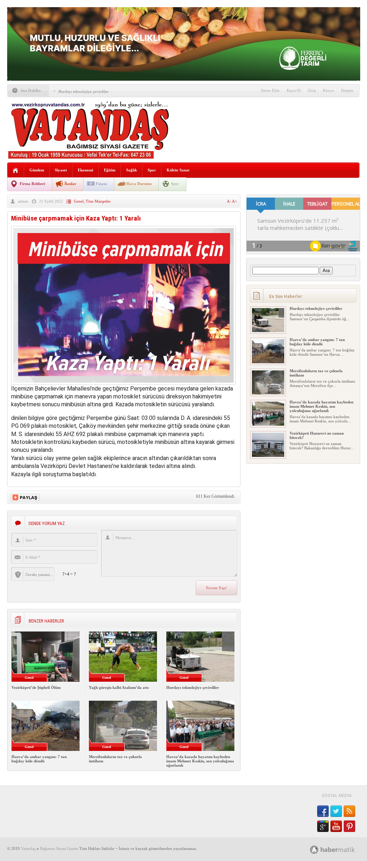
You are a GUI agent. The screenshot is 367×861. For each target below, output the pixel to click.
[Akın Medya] (314, 850)
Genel (79, 201)
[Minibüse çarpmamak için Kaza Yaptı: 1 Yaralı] (123, 382)
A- (229, 201)
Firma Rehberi (32, 183)
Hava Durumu (139, 183)
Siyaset (61, 170)
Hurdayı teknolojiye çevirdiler (83, 91)
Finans (101, 183)
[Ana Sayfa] (16, 170)
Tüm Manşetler (98, 201)
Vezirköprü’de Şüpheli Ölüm (36, 687)
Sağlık (131, 170)
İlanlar (70, 183)
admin (23, 201)
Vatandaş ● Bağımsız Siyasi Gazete (49, 848)
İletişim (347, 90)
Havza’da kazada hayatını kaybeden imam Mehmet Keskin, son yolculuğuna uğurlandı (200, 760)
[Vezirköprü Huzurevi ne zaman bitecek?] (268, 455)
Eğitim (109, 170)
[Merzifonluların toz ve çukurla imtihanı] (268, 393)
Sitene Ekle (270, 90)
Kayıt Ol (294, 90)
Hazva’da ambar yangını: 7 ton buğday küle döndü (39, 758)
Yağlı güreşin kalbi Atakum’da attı (119, 687)
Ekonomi (85, 170)
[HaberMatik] (340, 849)
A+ (234, 201)
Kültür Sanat (178, 170)
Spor (152, 170)
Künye (328, 90)
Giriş (312, 90)
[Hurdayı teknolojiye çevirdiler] (268, 330)
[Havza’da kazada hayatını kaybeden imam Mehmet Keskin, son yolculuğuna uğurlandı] (268, 424)
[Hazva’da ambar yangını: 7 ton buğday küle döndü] (268, 361)
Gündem (36, 170)
